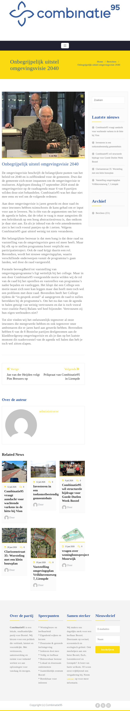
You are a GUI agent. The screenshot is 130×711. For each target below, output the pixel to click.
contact (70, 678)
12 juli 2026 (11, 487)
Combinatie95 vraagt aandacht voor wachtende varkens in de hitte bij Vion (107, 131)
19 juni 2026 (41, 562)
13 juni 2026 (70, 546)
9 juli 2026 (69, 480)
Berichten (111, 61)
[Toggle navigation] (65, 45)
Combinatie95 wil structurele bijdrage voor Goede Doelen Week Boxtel (72, 492)
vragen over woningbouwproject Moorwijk (75, 554)
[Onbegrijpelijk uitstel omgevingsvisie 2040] (43, 126)
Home (100, 61)
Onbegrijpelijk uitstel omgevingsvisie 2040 (40, 164)
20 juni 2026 (12, 547)
